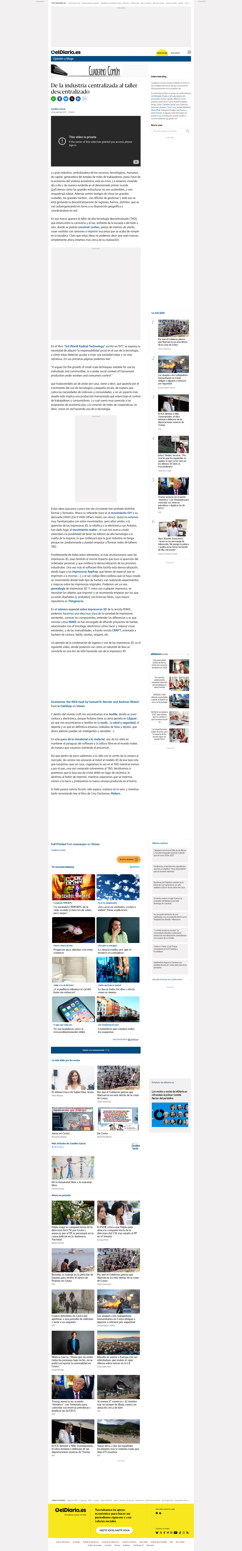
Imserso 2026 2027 (106, 1500)
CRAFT (116, 630)
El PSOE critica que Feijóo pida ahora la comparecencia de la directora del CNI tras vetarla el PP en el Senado (117, 1231)
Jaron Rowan (156, 113)
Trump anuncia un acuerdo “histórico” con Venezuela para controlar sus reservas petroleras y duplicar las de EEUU (71, 1406)
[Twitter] (72, 98)
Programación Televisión (181, 1500)
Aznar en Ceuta (60, 1133)
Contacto (108, 1545)
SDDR (90, 1500)
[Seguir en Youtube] (175, 1532)
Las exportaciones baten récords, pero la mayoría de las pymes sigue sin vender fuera (159, 734)
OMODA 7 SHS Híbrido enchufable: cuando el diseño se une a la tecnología (159, 698)
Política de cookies (95, 1545)
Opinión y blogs (63, 58)
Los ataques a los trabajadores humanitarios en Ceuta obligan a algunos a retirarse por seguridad (116, 1319)
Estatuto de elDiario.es (163, 1082)
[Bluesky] (65, 98)
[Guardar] (84, 98)
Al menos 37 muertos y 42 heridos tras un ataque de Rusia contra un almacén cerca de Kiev (117, 1404)
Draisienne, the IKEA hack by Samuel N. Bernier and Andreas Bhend (95, 701)
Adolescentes (139, 1500)
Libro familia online (167, 1500)
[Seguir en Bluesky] (157, 1532)
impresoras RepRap (85, 571)
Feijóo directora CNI (74, 3)
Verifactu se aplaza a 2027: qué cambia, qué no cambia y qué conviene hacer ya (159, 717)
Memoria (122, 1500)
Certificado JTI (138, 1545)
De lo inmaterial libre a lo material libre (72, 1183)
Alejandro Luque (164, 471)
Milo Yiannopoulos (158, 3)
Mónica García (135, 3)
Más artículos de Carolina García (69, 1143)
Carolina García (58, 109)
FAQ (171, 1542)
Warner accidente (146, 3)
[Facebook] (59, 98)
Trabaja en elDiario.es (91, 1542)
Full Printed (58, 844)
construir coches (88, 227)
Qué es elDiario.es (63, 1542)
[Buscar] (187, 131)
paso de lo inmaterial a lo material (83, 739)
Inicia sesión (175, 53)
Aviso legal (143, 1542)
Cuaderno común (58, 850)
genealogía (58, 588)
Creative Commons (129, 1542)
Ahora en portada (61, 1195)
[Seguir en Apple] (160, 1513)
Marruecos (126, 3)
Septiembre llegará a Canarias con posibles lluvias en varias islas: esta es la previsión (170, 965)
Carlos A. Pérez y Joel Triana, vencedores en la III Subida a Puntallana (166, 949)
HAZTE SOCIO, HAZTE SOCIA (115, 1530)
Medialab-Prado (160, 96)
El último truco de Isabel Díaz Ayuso (73, 1092)
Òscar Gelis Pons (104, 1366)
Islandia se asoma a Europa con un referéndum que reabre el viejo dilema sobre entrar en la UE (117, 1360)
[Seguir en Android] (157, 1513)
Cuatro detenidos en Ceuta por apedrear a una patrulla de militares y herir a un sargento (72, 1319)
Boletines (126, 1545)
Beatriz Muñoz (58, 1243)
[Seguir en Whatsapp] (184, 1532)
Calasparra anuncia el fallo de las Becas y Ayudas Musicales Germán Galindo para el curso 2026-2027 (170, 853)
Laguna (115, 1500)
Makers (115, 793)
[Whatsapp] (53, 98)
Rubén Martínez (183, 107)
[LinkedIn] (78, 98)
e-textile (111, 714)
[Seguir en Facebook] (164, 1532)
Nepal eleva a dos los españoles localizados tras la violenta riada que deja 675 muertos (118, 1449)
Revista (117, 1545)
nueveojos (80, 844)
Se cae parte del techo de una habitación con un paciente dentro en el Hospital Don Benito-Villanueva (170, 917)
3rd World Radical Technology (84, 346)
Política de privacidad (159, 1542)
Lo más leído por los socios (66, 1060)
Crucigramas (83, 1500)
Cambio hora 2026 (72, 1500)
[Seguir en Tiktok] (180, 1532)
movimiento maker (85, 529)
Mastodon (150, 1545)
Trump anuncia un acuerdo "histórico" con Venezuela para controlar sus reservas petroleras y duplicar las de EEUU (173, 502)
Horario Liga (130, 1500)
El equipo (76, 1542)
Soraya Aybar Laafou (106, 1325)
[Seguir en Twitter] (161, 1532)
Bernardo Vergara (59, 1137)
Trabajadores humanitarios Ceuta (111, 3)
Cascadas (96, 1500)
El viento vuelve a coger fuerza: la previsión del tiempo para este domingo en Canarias (168, 901)
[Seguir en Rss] (187, 1532)
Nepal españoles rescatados (90, 3)
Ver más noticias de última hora (167, 980)
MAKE (73, 621)
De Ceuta (102, 1133)
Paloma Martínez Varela (167, 554)
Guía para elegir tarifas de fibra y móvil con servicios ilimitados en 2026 (159, 664)
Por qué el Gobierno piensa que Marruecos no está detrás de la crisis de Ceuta (118, 1095)
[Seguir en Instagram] (171, 1532)
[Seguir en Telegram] (168, 1532)
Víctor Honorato (104, 1101)
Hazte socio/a (162, 53)
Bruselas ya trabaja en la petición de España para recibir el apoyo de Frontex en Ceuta (72, 1277)
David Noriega (58, 1370)
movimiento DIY (121, 512)
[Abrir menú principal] (189, 52)
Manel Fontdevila (104, 1137)
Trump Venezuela (171, 3)
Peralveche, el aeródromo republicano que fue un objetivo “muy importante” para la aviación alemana (170, 869)
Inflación (180, 3)
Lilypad (131, 718)
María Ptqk (155, 110)
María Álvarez (57, 1095)
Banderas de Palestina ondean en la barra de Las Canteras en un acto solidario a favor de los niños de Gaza (169, 885)
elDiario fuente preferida (152, 1500)
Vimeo (80, 706)
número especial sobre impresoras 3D (83, 609)
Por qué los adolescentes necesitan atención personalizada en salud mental (159, 682)
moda (104, 722)
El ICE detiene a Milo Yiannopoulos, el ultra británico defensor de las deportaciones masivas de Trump (72, 1449)
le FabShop (65, 706)
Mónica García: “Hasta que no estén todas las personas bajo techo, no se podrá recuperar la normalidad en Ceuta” (72, 1361)
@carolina (59, 1147)
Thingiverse (75, 601)
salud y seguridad (124, 722)
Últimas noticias (160, 843)
